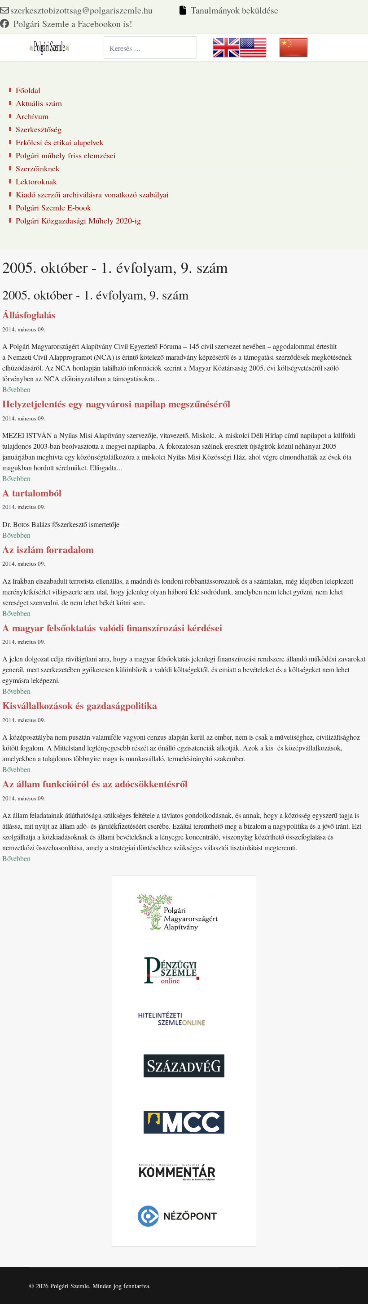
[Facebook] (66, 24)
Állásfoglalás (29, 314)
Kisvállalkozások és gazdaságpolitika (79, 705)
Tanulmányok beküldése (234, 10)
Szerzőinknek (38, 168)
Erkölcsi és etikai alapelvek (60, 142)
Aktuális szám (39, 103)
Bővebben (16, 389)
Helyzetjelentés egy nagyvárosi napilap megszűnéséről (116, 403)
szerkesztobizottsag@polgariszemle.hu (81, 10)
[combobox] (150, 47)
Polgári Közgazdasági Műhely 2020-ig (78, 220)
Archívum (32, 116)
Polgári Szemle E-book (53, 207)
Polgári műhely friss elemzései (66, 155)
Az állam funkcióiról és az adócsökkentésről (95, 783)
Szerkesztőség (38, 129)
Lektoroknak (36, 181)
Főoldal (28, 90)
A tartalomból (31, 492)
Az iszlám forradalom (48, 549)
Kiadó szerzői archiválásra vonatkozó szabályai (92, 194)
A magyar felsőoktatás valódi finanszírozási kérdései (112, 627)
